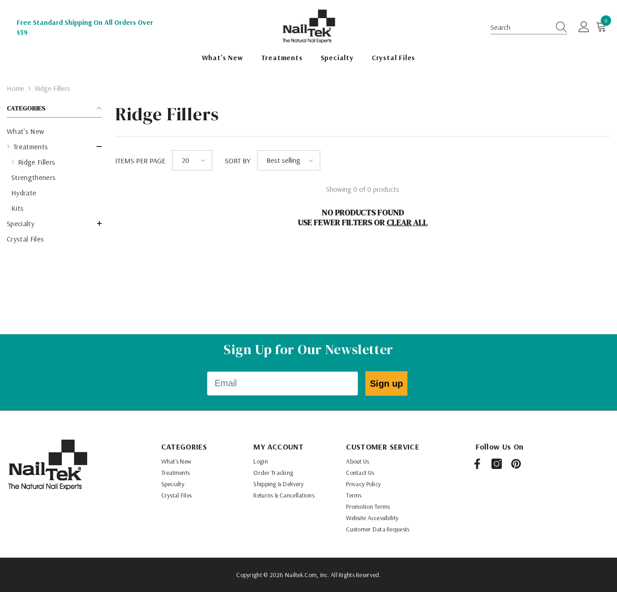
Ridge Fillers (52, 88)
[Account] (584, 27)
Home (15, 88)
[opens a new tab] (477, 464)
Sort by (237, 160)
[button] (529, 27)
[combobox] (520, 27)
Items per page (140, 160)
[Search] (558, 27)
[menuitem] (54, 131)
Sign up (386, 383)
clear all (407, 222)
